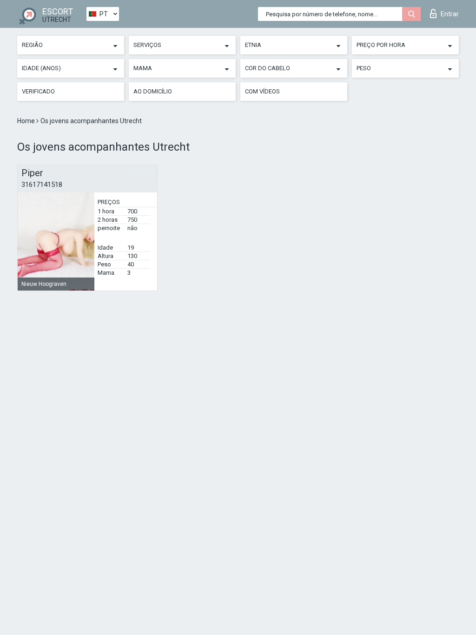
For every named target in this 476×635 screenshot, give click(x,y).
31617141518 (41, 184)
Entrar (450, 14)
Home (26, 121)
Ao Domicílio (152, 91)
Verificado (38, 91)
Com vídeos (262, 91)
